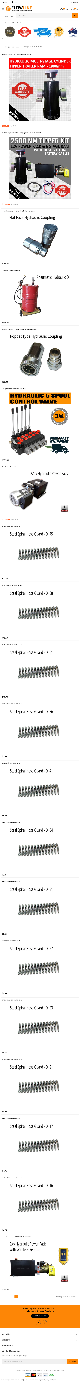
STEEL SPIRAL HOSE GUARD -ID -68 (12, 585)
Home (6, 17)
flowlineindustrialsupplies (11, 56)
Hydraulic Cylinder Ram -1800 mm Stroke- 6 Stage (16, 54)
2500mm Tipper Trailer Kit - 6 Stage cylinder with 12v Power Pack (21, 133)
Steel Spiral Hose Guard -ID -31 (11, 881)
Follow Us (5, 2)
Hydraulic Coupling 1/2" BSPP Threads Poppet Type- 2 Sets (19, 329)
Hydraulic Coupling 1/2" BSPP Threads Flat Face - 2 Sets (18, 211)
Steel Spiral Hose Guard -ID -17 (11, 1118)
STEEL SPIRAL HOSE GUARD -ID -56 (12, 704)
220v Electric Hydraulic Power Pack (12, 467)
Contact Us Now (40, 1316)
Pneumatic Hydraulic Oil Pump (11, 270)
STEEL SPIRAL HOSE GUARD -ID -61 (12, 644)
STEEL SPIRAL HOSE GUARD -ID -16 (12, 1178)
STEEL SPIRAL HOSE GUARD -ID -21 (12, 1059)
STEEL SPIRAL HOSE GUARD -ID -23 (12, 1000)
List (17, 46)
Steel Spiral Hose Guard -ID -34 (11, 822)
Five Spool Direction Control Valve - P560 (14, 389)
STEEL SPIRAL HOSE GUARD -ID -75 (12, 526)
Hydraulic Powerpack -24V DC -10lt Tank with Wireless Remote (20, 1237)
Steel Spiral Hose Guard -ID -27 (11, 941)
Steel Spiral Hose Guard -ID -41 (11, 763)
